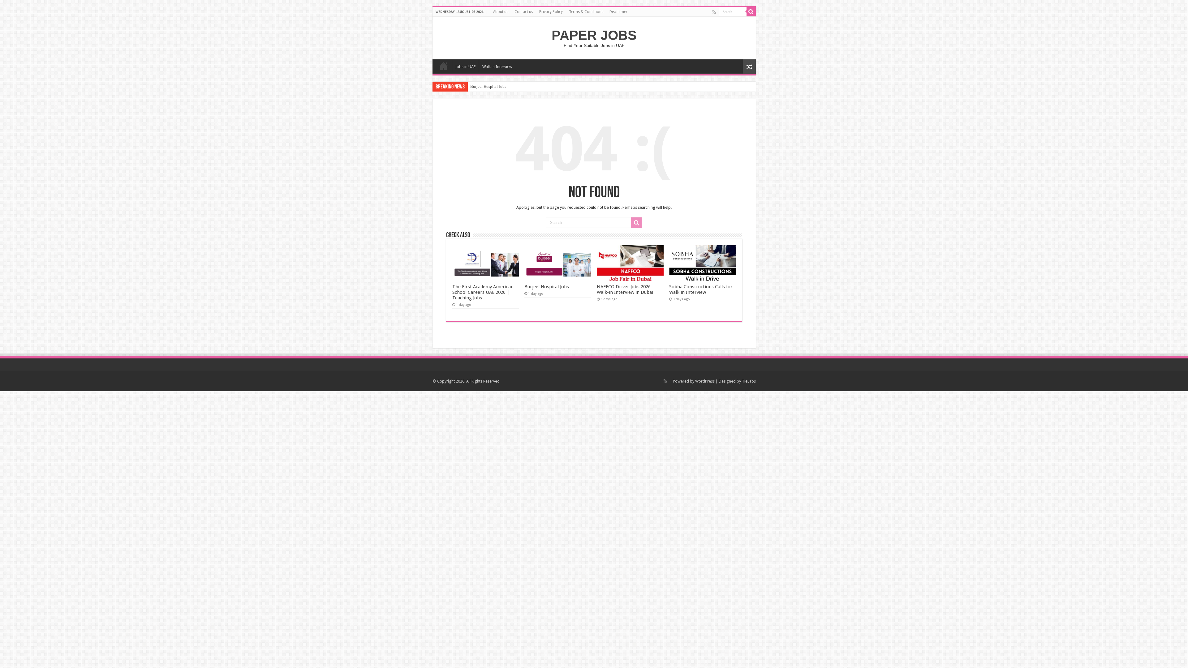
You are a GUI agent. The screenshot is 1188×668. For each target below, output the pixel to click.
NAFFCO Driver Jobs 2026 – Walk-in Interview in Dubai (625, 289)
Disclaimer (618, 12)
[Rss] (714, 12)
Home (444, 65)
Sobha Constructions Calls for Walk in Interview (701, 289)
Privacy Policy (551, 12)
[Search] (751, 11)
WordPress (705, 381)
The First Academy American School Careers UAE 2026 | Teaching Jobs (483, 292)
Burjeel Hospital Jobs (488, 86)
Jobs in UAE (465, 66)
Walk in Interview (497, 66)
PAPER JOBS (594, 35)
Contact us (523, 12)
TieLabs (749, 381)
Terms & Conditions (586, 12)
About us (500, 12)
